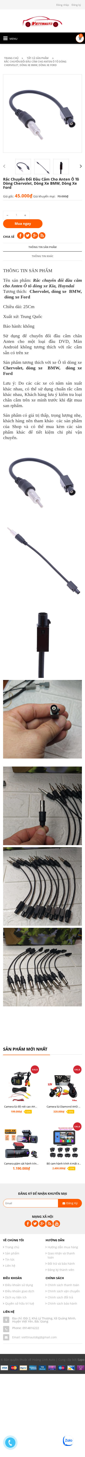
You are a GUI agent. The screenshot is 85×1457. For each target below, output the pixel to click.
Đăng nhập (62, 5)
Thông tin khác (42, 256)
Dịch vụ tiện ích (16, 1297)
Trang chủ (12, 1247)
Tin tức (10, 1259)
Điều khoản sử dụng (19, 1285)
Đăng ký (76, 5)
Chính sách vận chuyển (64, 1291)
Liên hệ (10, 1266)
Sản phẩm (12, 1253)
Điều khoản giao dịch (19, 1291)
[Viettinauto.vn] (42, 21)
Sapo (81, 1360)
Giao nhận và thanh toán (61, 1255)
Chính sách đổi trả (60, 1297)
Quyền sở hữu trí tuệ (19, 1303)
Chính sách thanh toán (63, 1285)
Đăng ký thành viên (61, 1270)
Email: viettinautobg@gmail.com (34, 1337)
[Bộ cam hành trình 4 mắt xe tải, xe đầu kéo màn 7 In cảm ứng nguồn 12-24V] (64, 1144)
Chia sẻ (8, 237)
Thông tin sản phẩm (42, 247)
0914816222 (30, 1328)
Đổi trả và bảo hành (61, 1264)
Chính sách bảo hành (62, 1303)
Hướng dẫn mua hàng (63, 1247)
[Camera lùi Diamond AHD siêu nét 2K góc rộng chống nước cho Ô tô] (64, 1087)
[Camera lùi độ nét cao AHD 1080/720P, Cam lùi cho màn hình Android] (21, 1087)
